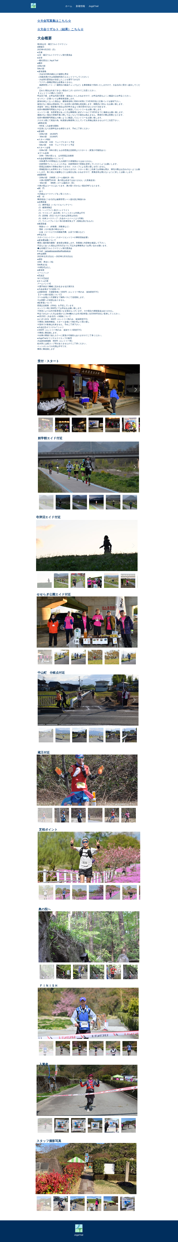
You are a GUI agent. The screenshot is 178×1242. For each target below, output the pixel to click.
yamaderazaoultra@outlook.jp (58, 251)
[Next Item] (135, 389)
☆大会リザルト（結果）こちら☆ (60, 29)
